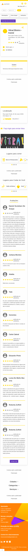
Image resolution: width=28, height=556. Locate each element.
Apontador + (3, 518)
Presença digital (4, 522)
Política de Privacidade (6, 528)
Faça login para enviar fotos (8, 20)
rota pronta (15, 118)
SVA (2, 520)
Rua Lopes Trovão (13, 35)
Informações (5, 15)
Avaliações (23, 15)
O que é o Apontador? (6, 508)
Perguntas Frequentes (6, 510)
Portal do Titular (4, 530)
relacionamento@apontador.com (9, 537)
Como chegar (14, 15)
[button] (11, 164)
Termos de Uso (4, 512)
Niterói (13, 37)
